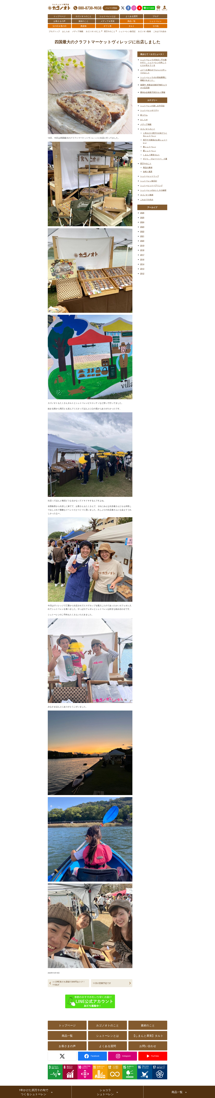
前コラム (144, 115)
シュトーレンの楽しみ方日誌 (152, 105)
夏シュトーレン (149, 150)
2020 (142, 240)
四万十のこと (109, 31)
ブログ (156, 16)
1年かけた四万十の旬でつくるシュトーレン (33, 1092)
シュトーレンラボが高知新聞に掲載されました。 (153, 78)
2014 (142, 264)
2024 (142, 222)
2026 (142, 212)
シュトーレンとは (107, 16)
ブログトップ (54, 31)
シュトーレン (155, 21)
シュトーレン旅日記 (127, 31)
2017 (142, 254)
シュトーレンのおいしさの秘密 (153, 190)
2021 (142, 236)
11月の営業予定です (102, 983)
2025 (142, 217)
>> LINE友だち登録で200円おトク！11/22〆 (69, 983)
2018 (142, 250)
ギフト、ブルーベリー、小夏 (155, 158)
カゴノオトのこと (83, 16)
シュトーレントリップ (149, 176)
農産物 (83, 25)
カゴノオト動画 (144, 31)
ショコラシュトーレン (105, 1092)
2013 (142, 268)
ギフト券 (107, 25)
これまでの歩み (159, 31)
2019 (142, 245)
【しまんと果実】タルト (147, 1035)
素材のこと (83, 21)
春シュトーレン (149, 146)
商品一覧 (131, 21)
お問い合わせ (147, 1046)
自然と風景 (147, 171)
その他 (156, 25)
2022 (142, 231)
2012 (142, 273)
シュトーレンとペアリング (151, 185)
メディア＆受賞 (107, 21)
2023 (142, 226)
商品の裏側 (147, 167)
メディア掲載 (77, 31)
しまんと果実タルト (151, 154)
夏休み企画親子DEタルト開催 (152, 92)
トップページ (59, 16)
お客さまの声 (59, 21)
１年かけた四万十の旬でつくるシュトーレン (155, 134)
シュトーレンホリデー (149, 110)
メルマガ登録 (111, 7)
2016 (142, 259)
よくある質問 (131, 16)
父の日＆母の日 (59, 25)
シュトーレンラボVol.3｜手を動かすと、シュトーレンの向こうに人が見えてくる (153, 62)
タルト (131, 25)
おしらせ (66, 31)
